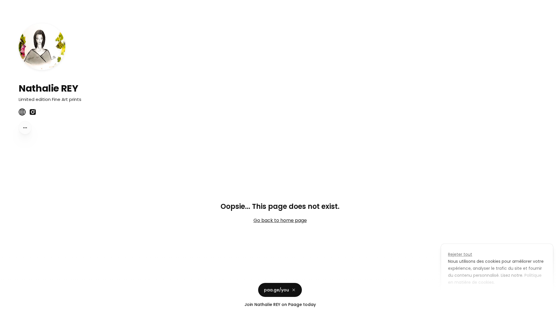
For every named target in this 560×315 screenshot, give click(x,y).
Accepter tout (509, 296)
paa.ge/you (276, 290)
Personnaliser (466, 296)
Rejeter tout (460, 254)
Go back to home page (280, 220)
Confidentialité (16, 309)
